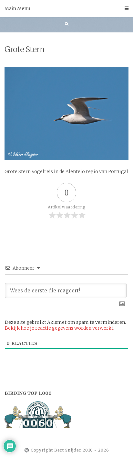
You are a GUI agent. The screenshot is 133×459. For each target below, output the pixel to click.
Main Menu (17, 8)
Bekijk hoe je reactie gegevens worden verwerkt (59, 328)
